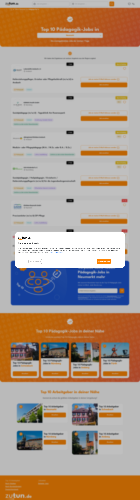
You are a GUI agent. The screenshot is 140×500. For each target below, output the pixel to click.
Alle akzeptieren (104, 261)
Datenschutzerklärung (56, 252)
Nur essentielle (35, 261)
